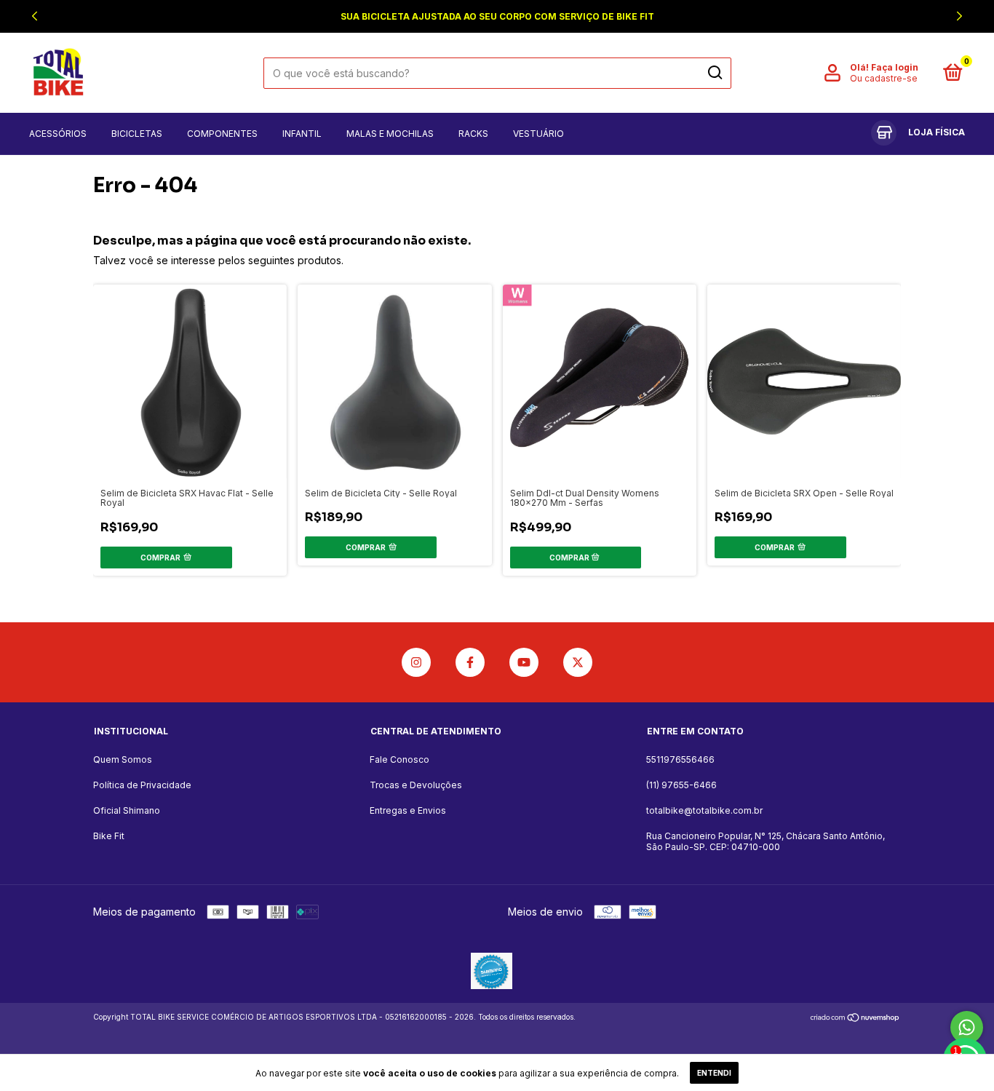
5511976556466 (680, 759)
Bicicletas (136, 133)
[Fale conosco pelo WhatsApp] (966, 1027)
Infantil (302, 133)
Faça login (894, 67)
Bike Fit (108, 835)
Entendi (714, 1072)
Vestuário (538, 133)
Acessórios (58, 133)
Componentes (222, 133)
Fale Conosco (399, 759)
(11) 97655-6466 (681, 784)
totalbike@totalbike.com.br (704, 810)
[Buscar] (714, 73)
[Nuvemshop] (855, 1018)
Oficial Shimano (126, 810)
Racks (473, 133)
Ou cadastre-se (884, 78)
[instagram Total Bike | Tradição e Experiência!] (416, 662)
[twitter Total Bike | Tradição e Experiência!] (577, 662)
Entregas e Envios (408, 810)
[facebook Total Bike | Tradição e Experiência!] (470, 662)
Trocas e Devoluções (416, 784)
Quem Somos (122, 759)
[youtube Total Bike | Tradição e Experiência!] (523, 662)
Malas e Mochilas (390, 133)
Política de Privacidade (142, 784)
